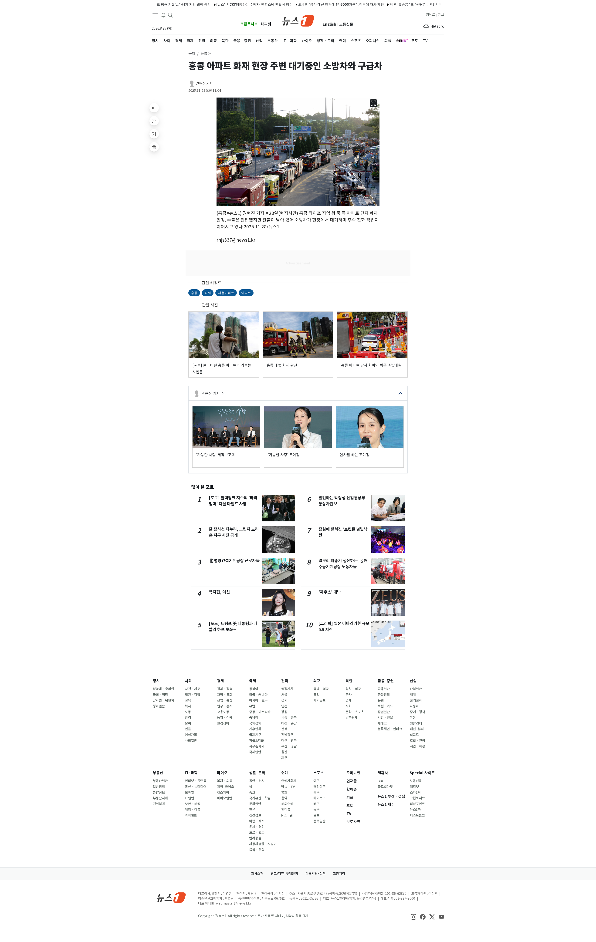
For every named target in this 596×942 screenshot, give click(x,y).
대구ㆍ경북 (289, 741)
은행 (381, 700)
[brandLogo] (298, 20)
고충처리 (339, 873)
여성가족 (191, 735)
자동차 (414, 706)
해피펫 (266, 24)
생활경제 (416, 723)
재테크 (382, 723)
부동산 (158, 772)
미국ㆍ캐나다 (258, 695)
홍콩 (194, 293)
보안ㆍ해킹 (192, 804)
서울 (284, 695)
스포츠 (318, 772)
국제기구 (255, 735)
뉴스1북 (415, 809)
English (329, 24)
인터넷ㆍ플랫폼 (195, 781)
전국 (284, 681)
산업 (413, 681)
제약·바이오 (225, 787)
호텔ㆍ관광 (417, 741)
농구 (316, 809)
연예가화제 (288, 781)
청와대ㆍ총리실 (163, 689)
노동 (188, 712)
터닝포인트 (417, 804)
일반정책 (159, 787)
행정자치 (287, 689)
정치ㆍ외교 (353, 689)
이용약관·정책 (315, 873)
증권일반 (384, 712)
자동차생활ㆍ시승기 (263, 844)
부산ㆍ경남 (289, 746)
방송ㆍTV (288, 787)
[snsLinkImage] (413, 916)
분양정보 (159, 792)
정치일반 (159, 706)
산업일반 (416, 689)
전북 (284, 729)
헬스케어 (223, 792)
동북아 (253, 689)
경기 (284, 700)
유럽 (252, 706)
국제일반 (255, 752)
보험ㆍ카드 (385, 706)
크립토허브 (249, 24)
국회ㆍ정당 (160, 695)
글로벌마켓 (385, 787)
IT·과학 (191, 772)
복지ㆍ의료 (224, 781)
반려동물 (255, 838)
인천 (284, 706)
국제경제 (255, 723)
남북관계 (351, 718)
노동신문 (346, 24)
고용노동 (223, 712)
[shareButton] (154, 107)
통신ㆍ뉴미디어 (195, 787)
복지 (188, 706)
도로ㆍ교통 (256, 833)
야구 (316, 781)
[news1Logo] (171, 897)
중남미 (253, 718)
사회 (188, 681)
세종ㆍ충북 (289, 718)
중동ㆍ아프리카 (260, 712)
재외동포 (319, 700)
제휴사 (383, 772)
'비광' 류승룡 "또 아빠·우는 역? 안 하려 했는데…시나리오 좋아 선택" (415, 4)
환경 (188, 718)
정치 (156, 681)
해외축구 (319, 798)
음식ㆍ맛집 (256, 850)
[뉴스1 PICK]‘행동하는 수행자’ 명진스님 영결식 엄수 (231, 4)
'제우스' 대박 (329, 592)
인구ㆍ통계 (224, 706)
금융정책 (384, 695)
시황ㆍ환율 (385, 718)
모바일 (189, 792)
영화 (284, 792)
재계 (413, 695)
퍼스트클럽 (417, 815)
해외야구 (319, 787)
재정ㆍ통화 (224, 695)
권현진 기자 (204, 83)
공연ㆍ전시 (256, 781)
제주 (284, 758)
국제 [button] (191, 53)
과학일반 (191, 815)
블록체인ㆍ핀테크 (390, 729)
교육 (188, 700)
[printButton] (154, 147)
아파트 (246, 293)
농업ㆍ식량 (224, 718)
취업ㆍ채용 (417, 746)
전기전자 (416, 700)
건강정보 (255, 815)
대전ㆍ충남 (289, 723)
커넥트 (430, 15)
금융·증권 (386, 681)
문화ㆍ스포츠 (354, 712)
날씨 (188, 723)
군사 (348, 695)
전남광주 (287, 735)
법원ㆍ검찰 (192, 695)
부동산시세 (160, 798)
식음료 (414, 735)
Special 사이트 (422, 772)
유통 (413, 718)
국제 (252, 681)
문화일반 (255, 804)
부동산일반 (160, 781)
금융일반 (384, 689)
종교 (252, 792)
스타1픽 (415, 792)
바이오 (222, 772)
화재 (207, 293)
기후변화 (255, 729)
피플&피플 (256, 741)
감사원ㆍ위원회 (163, 700)
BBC (381, 781)
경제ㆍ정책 (224, 689)
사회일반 (191, 741)
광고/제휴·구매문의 (284, 873)
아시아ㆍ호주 (258, 700)
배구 (316, 804)
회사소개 (257, 873)
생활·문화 (257, 772)
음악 (284, 798)
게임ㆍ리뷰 (192, 809)
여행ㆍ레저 (256, 821)
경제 (220, 681)
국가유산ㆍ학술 (260, 798)
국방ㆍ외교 (321, 689)
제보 (441, 15)
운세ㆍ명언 (256, 827)
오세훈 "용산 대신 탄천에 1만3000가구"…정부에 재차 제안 (317, 4)
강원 (284, 712)
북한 (348, 681)
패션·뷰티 (417, 729)
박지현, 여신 (219, 592)
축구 (316, 792)
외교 (316, 681)
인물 (188, 729)
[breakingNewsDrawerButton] (163, 14)
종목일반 (319, 821)
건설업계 (159, 804)
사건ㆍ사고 (192, 689)
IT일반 (189, 798)
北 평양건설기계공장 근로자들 (234, 560)
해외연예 (287, 804)
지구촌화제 (256, 746)
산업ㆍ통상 (224, 700)
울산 (284, 752)
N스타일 (287, 815)
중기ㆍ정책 (417, 712)
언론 (252, 809)
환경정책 (223, 723)
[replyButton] (154, 120)
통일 (316, 695)
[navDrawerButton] (155, 15)
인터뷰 (285, 809)
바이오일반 (224, 798)
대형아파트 (226, 293)
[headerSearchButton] (170, 14)
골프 (316, 815)
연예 (284, 772)
